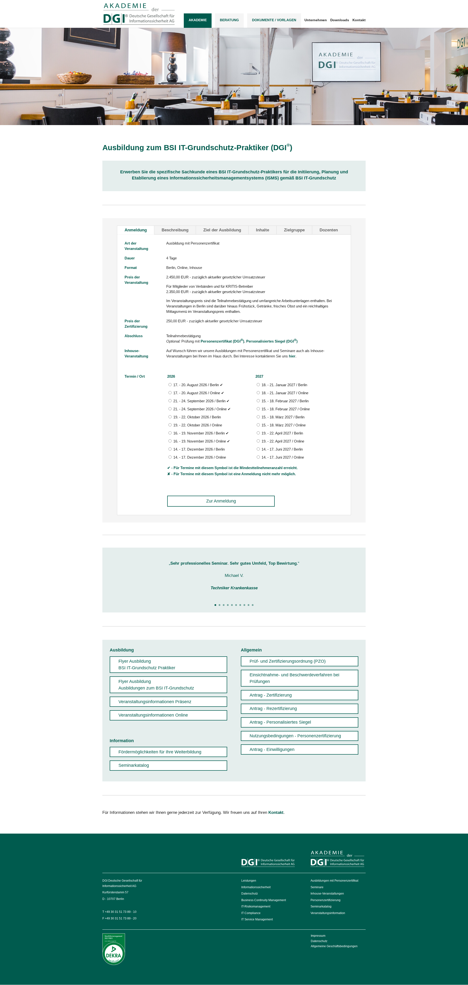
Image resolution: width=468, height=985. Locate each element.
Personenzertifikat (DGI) (222, 341)
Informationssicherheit (256, 887)
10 (253, 605)
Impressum (318, 935)
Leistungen (248, 880)
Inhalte (262, 230)
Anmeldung (136, 230)
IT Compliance (251, 913)
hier (292, 356)
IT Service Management (257, 919)
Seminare (317, 887)
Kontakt (359, 20)
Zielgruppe (294, 230)
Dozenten (329, 230)
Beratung (229, 20)
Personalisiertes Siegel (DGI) (272, 341)
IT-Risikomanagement (255, 906)
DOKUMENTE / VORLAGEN (274, 20)
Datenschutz (249, 893)
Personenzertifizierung (326, 900)
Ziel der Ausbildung (222, 230)
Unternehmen (315, 20)
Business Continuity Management (263, 900)
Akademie (198, 20)
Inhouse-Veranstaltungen (327, 893)
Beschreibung (175, 230)
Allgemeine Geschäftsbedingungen (334, 946)
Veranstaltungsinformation (328, 913)
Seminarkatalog (321, 906)
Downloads (339, 20)
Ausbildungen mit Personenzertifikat (334, 880)
